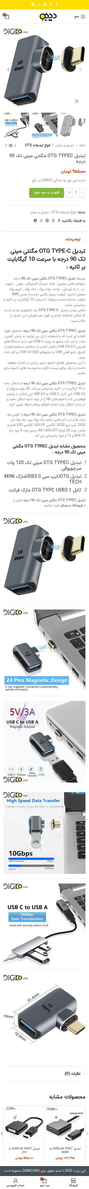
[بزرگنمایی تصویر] (76, 101)
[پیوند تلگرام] (33, 4)
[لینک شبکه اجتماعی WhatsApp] (39, 4)
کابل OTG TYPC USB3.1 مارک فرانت (45, 490)
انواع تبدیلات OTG (37, 145)
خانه (82, 145)
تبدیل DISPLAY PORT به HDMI (65, 1150)
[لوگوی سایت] (44, 16)
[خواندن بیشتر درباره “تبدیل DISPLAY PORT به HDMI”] (56, 1117)
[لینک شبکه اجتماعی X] (51, 4)
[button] (15, 1117)
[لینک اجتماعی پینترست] (45, 4)
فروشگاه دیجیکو (72, 505)
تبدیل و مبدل (65, 145)
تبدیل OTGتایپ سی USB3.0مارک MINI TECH (42, 479)
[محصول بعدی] (6, 145)
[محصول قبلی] (15, 145)
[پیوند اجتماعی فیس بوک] (56, 4)
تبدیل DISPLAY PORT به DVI (24, 1150)
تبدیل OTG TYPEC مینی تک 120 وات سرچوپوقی (44, 465)
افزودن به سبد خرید (46, 192)
